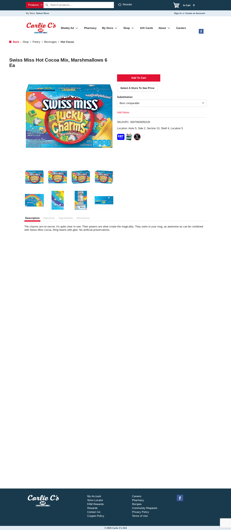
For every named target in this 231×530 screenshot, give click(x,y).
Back (15, 41)
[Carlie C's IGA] (41, 27)
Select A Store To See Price (137, 88)
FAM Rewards (95, 504)
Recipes (137, 504)
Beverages (50, 41)
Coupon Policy (95, 515)
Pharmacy (138, 500)
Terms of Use (140, 515)
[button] (34, 177)
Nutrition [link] (49, 218)
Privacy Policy (140, 512)
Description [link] (32, 218)
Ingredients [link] (66, 218)
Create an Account (195, 13)
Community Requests (144, 508)
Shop (26, 41)
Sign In (178, 13)
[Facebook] (201, 32)
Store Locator (95, 500)
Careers (136, 496)
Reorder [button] (127, 4)
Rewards (92, 508)
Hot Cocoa (67, 41)
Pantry (36, 41)
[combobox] (35, 5)
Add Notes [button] (123, 112)
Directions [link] (83, 218)
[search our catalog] (47, 5)
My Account (94, 496)
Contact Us (93, 512)
